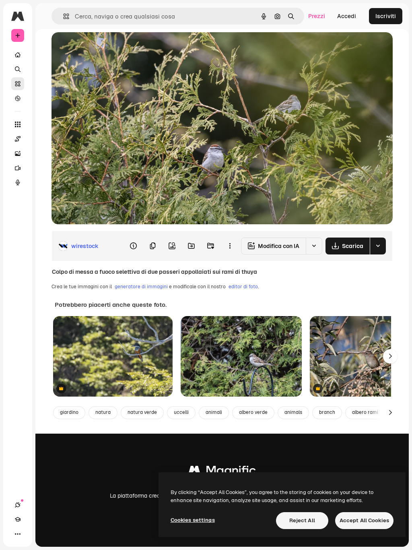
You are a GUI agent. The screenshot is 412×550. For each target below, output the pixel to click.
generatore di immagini (141, 286)
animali (214, 412)
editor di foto (243, 286)
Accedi (346, 16)
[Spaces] (17, 138)
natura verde (142, 412)
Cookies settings (193, 520)
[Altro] (17, 533)
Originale (104, 47)
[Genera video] (17, 167)
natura (103, 412)
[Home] (17, 54)
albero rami (365, 412)
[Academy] (17, 519)
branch (327, 412)
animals (293, 412)
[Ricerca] (17, 69)
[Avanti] (390, 356)
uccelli (181, 412)
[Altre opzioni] (230, 246)
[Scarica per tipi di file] (378, 246)
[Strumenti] (17, 124)
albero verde (253, 412)
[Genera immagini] (17, 153)
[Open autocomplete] (63, 16)
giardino (69, 412)
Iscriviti (385, 16)
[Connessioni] (17, 504)
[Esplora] (17, 98)
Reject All (302, 520)
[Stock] (17, 83)
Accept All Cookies (364, 520)
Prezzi (316, 16)
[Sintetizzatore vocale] (17, 182)
